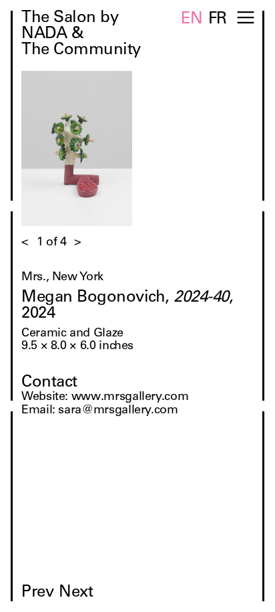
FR (217, 20)
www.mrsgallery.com (130, 397)
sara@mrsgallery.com (118, 411)
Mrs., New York (62, 278)
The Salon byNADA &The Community (81, 35)
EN (192, 20)
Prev (37, 593)
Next (76, 593)
